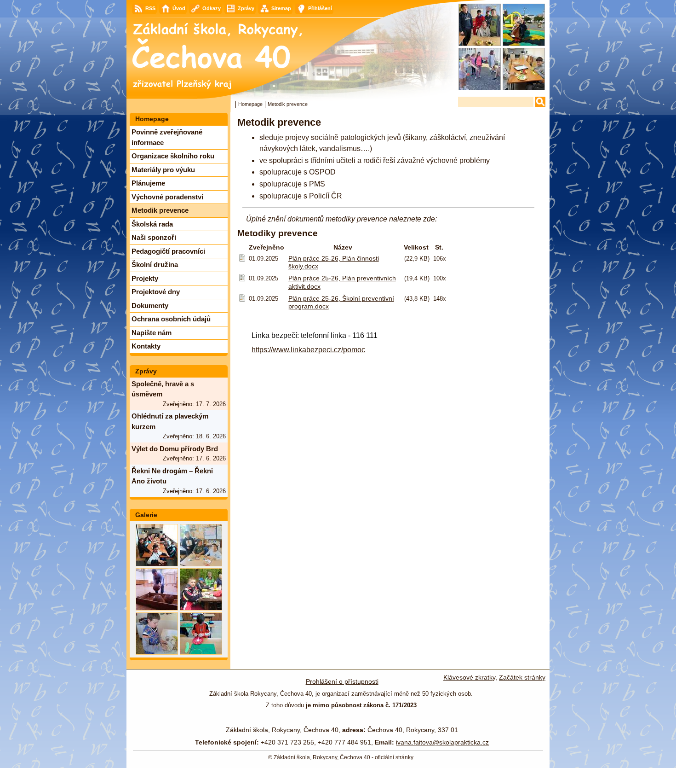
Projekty (145, 278)
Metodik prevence (160, 210)
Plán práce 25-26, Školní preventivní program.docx (341, 302)
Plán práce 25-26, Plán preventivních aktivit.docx (342, 282)
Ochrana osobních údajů (171, 319)
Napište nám (152, 333)
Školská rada (152, 224)
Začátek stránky (522, 677)
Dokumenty (150, 305)
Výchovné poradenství (167, 197)
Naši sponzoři (154, 237)
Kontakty (146, 346)
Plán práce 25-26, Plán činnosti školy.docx (333, 262)
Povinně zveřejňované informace (167, 137)
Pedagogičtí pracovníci (168, 251)
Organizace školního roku (173, 156)
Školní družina (155, 264)
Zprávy (146, 371)
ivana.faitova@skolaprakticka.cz (442, 742)
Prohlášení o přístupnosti (342, 681)
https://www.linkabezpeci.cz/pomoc (308, 350)
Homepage (250, 104)
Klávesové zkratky (469, 677)
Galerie (146, 514)
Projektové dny (156, 292)
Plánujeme (148, 183)
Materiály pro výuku (163, 170)
